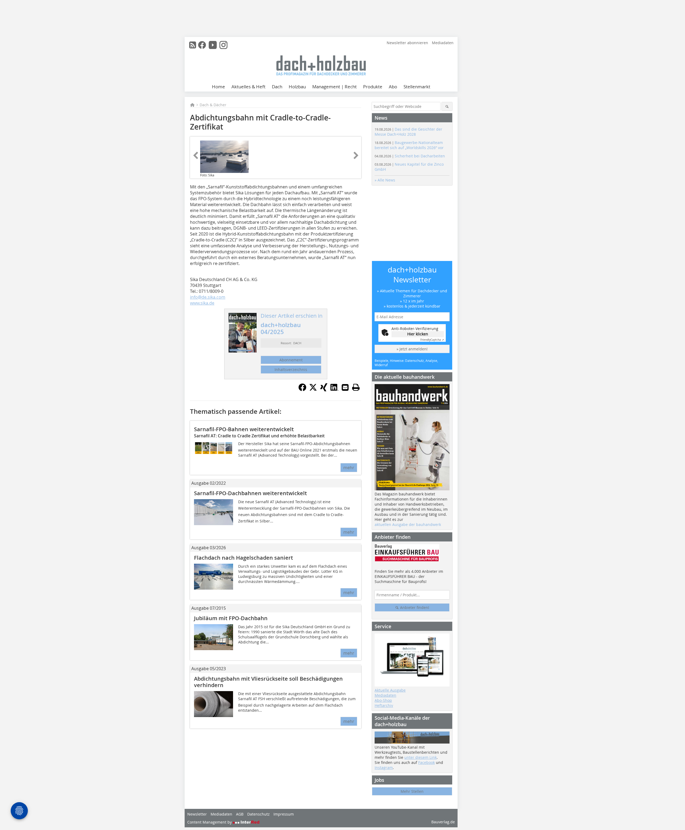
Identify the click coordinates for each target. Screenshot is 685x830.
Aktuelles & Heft (248, 87)
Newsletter (197, 814)
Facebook (426, 762)
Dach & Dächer (213, 104)
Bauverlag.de (443, 821)
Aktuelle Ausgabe (390, 690)
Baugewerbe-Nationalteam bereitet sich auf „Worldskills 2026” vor (409, 145)
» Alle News (385, 180)
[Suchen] (447, 106)
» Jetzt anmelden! (412, 348)
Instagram (384, 767)
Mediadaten (443, 42)
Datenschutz (258, 814)
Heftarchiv (384, 705)
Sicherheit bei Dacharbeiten (410, 155)
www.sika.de (202, 303)
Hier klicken (417, 333)
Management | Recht (334, 87)
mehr (348, 468)
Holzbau (297, 87)
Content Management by (210, 822)
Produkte (372, 87)
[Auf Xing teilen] (323, 389)
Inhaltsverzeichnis (291, 369)
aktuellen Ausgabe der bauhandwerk (408, 524)
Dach (277, 87)
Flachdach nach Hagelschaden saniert (243, 557)
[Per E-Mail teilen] (345, 387)
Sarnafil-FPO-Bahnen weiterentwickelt (244, 429)
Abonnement (291, 359)
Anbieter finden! (414, 607)
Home (218, 87)
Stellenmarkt (417, 87)
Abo (393, 87)
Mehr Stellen (412, 791)
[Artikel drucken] (356, 387)
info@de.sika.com (207, 297)
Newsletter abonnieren (407, 42)
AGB (239, 814)
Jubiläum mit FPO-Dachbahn (231, 618)
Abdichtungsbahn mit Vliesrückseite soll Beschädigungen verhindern (268, 682)
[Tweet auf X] (313, 389)
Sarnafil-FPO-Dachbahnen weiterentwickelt (250, 493)
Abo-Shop (383, 700)
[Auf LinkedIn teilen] (334, 389)
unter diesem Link (420, 757)
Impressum (283, 814)
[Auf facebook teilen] (302, 389)
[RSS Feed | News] (193, 45)
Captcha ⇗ (432, 340)
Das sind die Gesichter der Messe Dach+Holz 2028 (408, 132)
